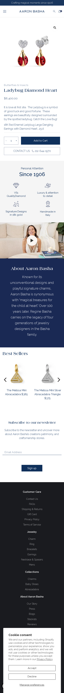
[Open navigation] (8, 11)
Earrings (32, 554)
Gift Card (32, 514)
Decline (32, 676)
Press (32, 608)
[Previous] (5, 379)
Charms (32, 579)
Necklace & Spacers (32, 559)
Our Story (32, 603)
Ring (32, 544)
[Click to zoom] (54, 27)
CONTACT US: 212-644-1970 (32, 151)
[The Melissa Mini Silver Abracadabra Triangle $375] (47, 373)
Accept (32, 668)
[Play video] (32, 240)
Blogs (32, 613)
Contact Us (32, 498)
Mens (32, 564)
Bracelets (32, 549)
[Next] (58, 379)
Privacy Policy (45, 659)
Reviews (32, 624)
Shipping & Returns (32, 509)
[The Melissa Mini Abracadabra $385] (16, 373)
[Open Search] (54, 11)
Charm (32, 538)
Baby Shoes (31, 584)
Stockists (32, 619)
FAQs (32, 504)
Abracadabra (32, 589)
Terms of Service (32, 524)
